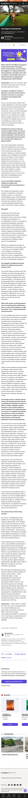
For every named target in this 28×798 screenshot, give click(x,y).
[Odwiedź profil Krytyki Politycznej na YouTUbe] (18, 785)
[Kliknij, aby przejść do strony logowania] (26, 3)
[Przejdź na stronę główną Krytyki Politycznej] (8, 773)
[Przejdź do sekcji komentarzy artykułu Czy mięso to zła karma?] (9, 45)
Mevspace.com (15, 790)
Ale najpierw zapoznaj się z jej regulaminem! (13, 675)
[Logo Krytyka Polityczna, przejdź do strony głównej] (9, 3)
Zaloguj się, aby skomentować (14, 681)
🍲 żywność (9, 654)
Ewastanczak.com (5, 791)
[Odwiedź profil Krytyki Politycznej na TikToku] (15, 785)
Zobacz (10, 724)
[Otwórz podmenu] (26, 778)
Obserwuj (19, 796)
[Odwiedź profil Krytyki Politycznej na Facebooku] (9, 785)
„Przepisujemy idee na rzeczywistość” (11, 778)
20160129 (9, 657)
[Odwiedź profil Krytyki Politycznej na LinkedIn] (20, 785)
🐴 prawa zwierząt (20, 654)
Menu (25, 796)
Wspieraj (3, 796)
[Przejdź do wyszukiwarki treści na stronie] (20, 3)
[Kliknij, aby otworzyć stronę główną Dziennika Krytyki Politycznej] (14, 796)
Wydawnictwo (9, 796)
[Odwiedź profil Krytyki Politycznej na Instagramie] (12, 785)
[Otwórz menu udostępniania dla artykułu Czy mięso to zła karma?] (6, 45)
